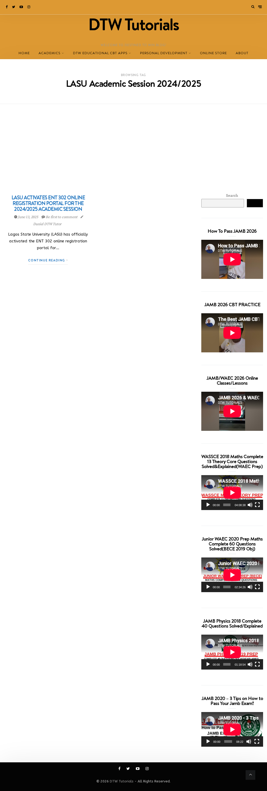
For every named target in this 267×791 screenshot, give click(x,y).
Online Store (213, 53)
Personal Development (163, 53)
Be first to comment (61, 217)
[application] (232, 492)
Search (232, 195)
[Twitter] (14, 7)
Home (24, 53)
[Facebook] (7, 7)
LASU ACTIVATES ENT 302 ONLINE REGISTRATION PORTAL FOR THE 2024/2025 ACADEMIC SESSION (48, 203)
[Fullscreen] (257, 504)
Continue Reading (47, 260)
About (242, 53)
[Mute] (250, 504)
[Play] (208, 504)
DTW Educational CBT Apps (100, 53)
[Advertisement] (133, 143)
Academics (49, 53)
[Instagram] (29, 7)
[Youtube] (22, 7)
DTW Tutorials (122, 781)
